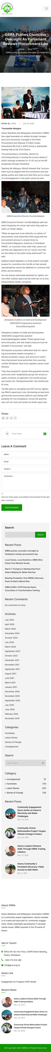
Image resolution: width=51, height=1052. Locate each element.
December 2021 (12, 660)
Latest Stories (11, 737)
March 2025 (10, 629)
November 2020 (12, 696)
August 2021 (10, 673)
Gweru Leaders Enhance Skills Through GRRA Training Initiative (31, 849)
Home (21, 49)
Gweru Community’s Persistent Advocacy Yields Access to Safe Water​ (30, 867)
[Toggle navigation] (46, 8)
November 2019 (12, 718)
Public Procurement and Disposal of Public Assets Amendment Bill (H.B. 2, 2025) (21, 142)
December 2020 (12, 691)
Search (9, 527)
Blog (30, 49)
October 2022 (11, 655)
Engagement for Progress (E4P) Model (18, 982)
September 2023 (12, 651)
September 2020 (12, 700)
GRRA (13, 123)
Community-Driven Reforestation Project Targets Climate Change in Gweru (31, 831)
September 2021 (12, 669)
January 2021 (11, 687)
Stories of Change (13, 742)
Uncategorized (11, 746)
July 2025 (9, 620)
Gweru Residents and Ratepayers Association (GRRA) (25, 133)
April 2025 (9, 624)
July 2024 (9, 642)
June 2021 (9, 678)
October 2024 (11, 638)
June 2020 (10, 709)
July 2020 (9, 705)
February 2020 (11, 714)
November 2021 (12, 664)
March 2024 (10, 647)
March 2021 (10, 682)
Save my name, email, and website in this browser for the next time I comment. (25, 498)
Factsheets (10, 733)
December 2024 (12, 633)
